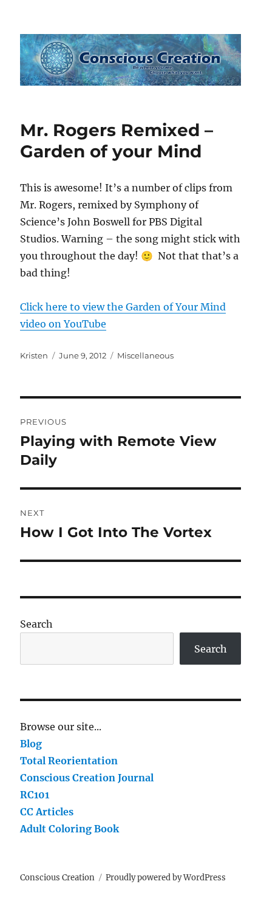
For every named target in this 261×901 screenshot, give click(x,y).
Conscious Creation (57, 877)
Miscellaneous (145, 355)
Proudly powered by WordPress (166, 877)
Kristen (34, 355)
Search (36, 624)
